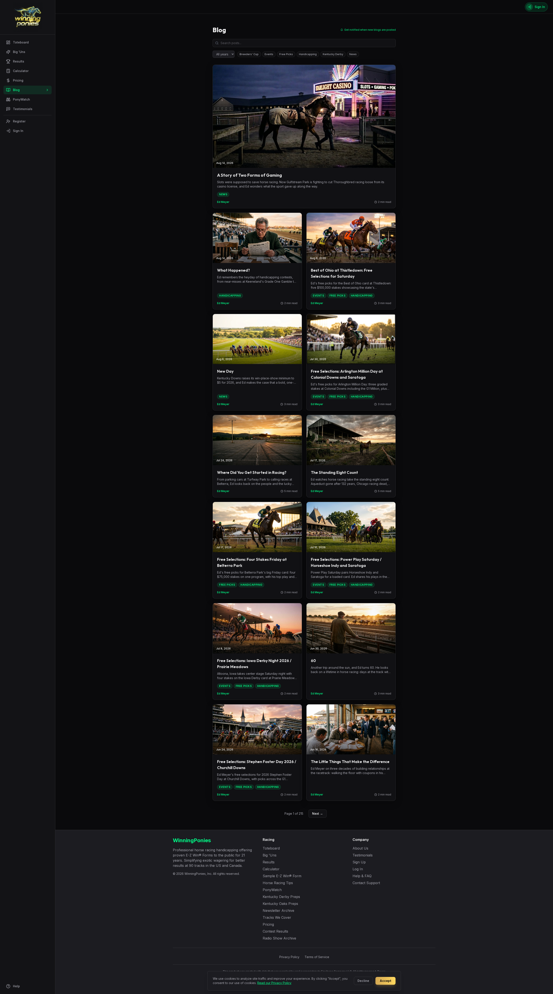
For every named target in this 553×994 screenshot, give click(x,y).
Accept (385, 981)
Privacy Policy (289, 957)
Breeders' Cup (249, 54)
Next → (317, 813)
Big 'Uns (19, 52)
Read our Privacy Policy (274, 983)
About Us (360, 848)
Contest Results (275, 931)
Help (16, 986)
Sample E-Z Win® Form (282, 876)
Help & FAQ (362, 876)
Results (18, 61)
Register (19, 121)
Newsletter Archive (278, 910)
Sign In (18, 131)
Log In (358, 869)
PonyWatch (21, 99)
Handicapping (308, 54)
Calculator (21, 71)
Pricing (18, 80)
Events (269, 54)
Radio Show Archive (279, 938)
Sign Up (359, 862)
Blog (16, 90)
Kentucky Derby (333, 54)
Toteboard (21, 42)
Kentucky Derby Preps (281, 897)
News (353, 54)
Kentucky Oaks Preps (280, 903)
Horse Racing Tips (278, 883)
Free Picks (286, 54)
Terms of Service (317, 957)
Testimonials (22, 109)
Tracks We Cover (277, 917)
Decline (363, 981)
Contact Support (366, 883)
